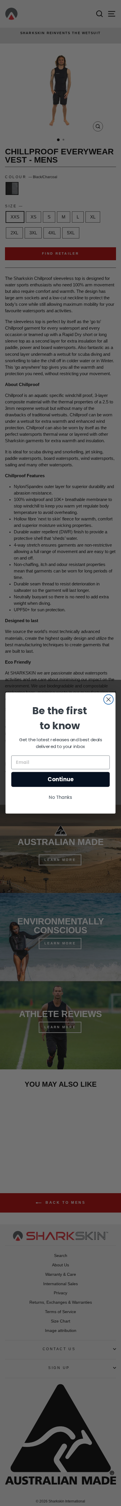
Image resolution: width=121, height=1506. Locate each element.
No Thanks (60, 797)
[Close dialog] (108, 699)
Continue (61, 779)
